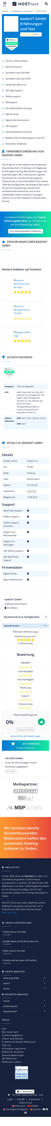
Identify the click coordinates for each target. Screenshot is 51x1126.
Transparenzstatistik (25, 729)
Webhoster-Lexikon (11, 1061)
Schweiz (34, 1105)
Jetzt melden (10, 771)
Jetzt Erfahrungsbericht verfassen (25, 231)
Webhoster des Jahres (13, 1051)
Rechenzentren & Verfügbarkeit (21, 617)
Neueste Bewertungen (13, 1055)
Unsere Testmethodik (12, 1038)
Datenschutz (25, 1102)
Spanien (37, 1109)
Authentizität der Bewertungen (25, 736)
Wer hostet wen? (10, 1032)
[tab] (25, 617)
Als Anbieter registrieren (14, 1048)
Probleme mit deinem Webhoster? (19, 1041)
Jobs (4, 1028)
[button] (31, 34)
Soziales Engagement (12, 1035)
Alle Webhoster (9, 1058)
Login (10, 1099)
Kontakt (21, 1099)
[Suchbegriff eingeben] (46, 4)
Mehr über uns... (10, 912)
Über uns (6, 1045)
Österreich (20, 1105)
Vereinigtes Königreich (17, 1109)
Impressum (31, 491)
